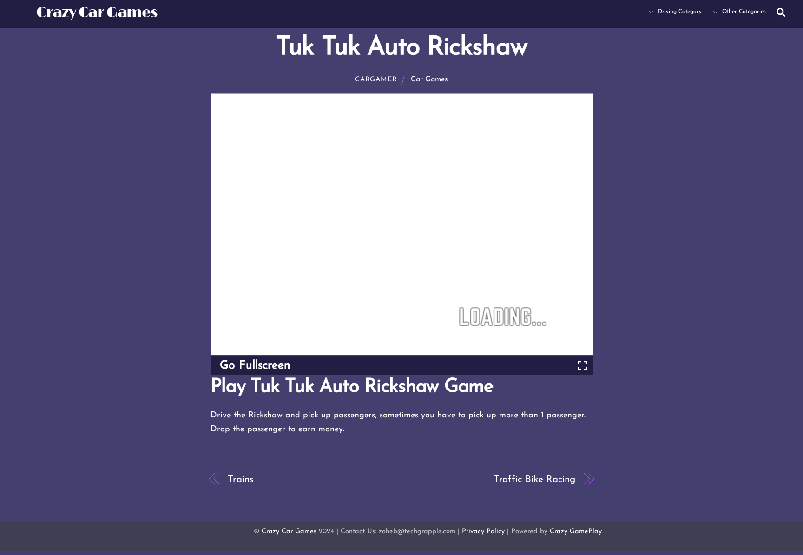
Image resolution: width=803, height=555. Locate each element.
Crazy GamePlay (576, 531)
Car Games (429, 79)
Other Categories (743, 11)
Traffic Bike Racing (534, 479)
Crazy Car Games (289, 531)
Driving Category (679, 11)
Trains (240, 479)
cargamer (376, 79)
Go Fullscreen (255, 365)
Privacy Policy (483, 531)
